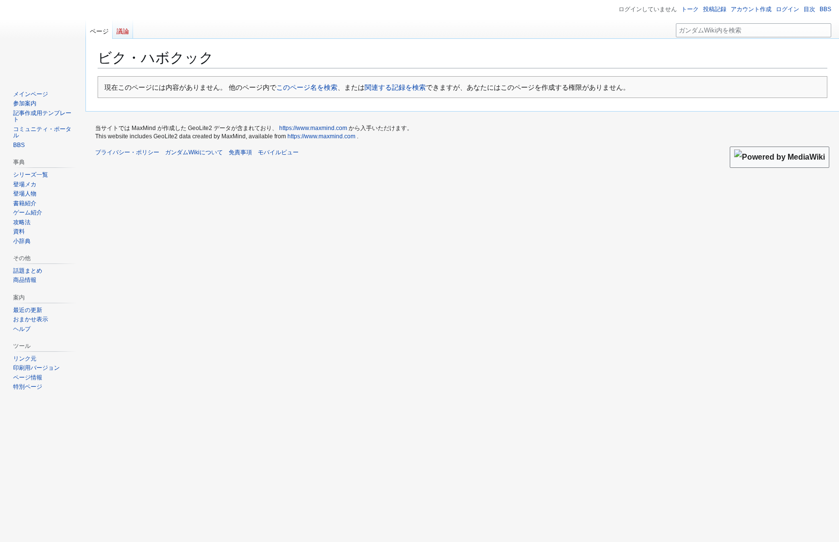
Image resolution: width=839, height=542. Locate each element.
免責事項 (240, 152)
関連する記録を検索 (395, 87)
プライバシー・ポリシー (127, 152)
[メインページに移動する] (43, 39)
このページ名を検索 (306, 87)
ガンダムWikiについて (194, 152)
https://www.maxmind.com (313, 128)
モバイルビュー (278, 152)
